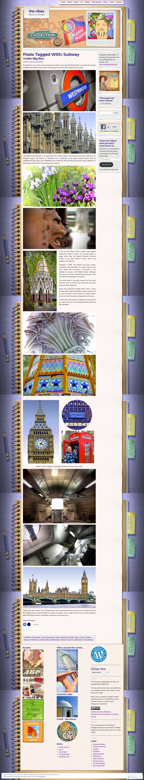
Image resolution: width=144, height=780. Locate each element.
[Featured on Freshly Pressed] (99, 662)
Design (87, 2)
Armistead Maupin (99, 744)
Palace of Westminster (52, 639)
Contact (119, 2)
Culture (82, 637)
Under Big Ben (33, 58)
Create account (64, 747)
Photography (96, 2)
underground (78, 639)
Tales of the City (98, 758)
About (70, 2)
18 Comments (88, 639)
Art (82, 2)
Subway (63, 639)
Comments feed (64, 754)
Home (63, 2)
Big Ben (71, 637)
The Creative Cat (98, 765)
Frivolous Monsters (99, 746)
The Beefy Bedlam (99, 763)
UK (72, 639)
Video (105, 2)
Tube (68, 639)
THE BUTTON (106, 165)
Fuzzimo (96, 749)
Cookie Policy (42, 776)
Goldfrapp (96, 751)
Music (76, 2)
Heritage (88, 637)
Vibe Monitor (50, 637)
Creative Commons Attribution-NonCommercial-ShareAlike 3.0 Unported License (104, 714)
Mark (41, 62)
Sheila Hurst (97, 756)
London (41, 639)
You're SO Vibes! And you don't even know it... (108, 143)
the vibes (36, 11)
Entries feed (63, 752)
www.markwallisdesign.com (108, 64)
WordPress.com (64, 756)
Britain (77, 637)
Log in (61, 749)
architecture (64, 637)
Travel (112, 2)
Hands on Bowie (98, 754)
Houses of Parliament (31, 639)
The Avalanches (98, 761)
